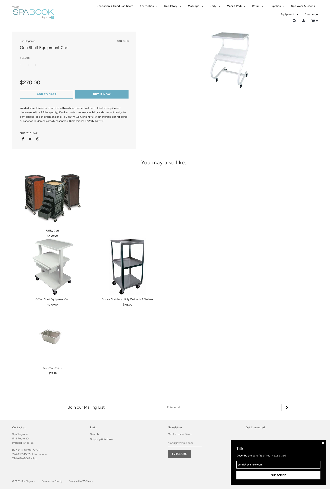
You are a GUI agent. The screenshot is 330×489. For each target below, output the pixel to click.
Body (213, 6)
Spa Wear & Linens (303, 6)
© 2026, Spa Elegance (23, 481)
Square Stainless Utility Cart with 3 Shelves (127, 299)
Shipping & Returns (101, 439)
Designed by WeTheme (81, 481)
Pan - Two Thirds (52, 368)
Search (94, 434)
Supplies (275, 6)
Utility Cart (52, 230)
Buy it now (102, 94)
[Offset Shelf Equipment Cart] (52, 266)
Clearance (311, 14)
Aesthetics (147, 6)
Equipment (288, 14)
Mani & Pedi (234, 6)
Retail (256, 6)
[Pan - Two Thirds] (52, 335)
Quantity (25, 58)
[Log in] (303, 20)
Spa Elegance (27, 40)
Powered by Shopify (52, 481)
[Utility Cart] (52, 198)
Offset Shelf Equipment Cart (53, 299)
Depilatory (171, 6)
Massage (194, 6)
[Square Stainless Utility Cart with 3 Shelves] (127, 266)
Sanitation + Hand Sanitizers (115, 6)
